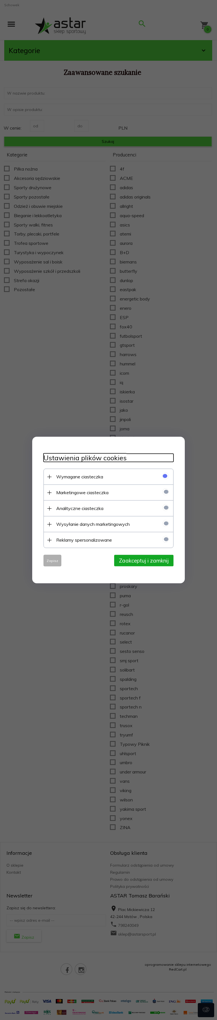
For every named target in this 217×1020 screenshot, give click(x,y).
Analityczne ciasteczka (79, 508)
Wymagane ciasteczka (79, 477)
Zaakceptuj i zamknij (144, 560)
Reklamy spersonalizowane (84, 540)
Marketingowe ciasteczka (82, 492)
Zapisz (52, 561)
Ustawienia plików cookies (85, 458)
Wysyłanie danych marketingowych (93, 524)
